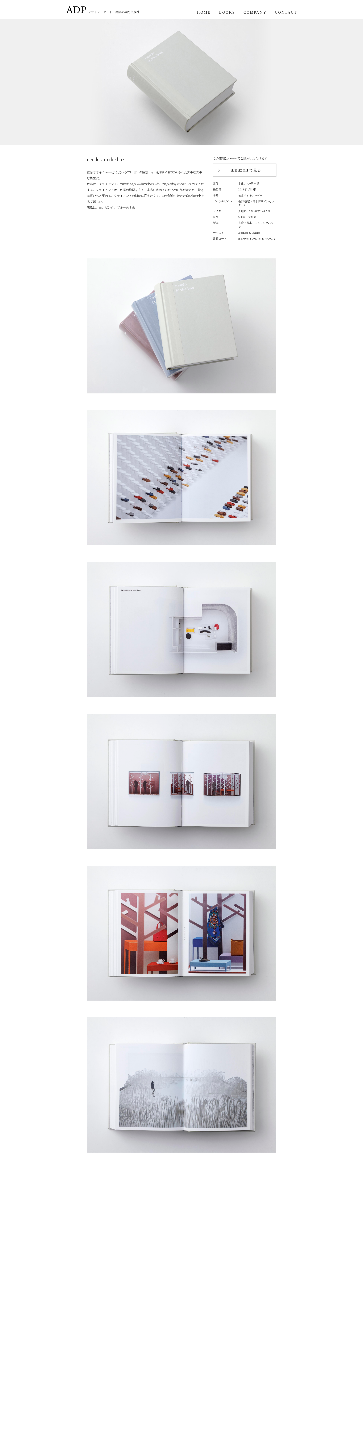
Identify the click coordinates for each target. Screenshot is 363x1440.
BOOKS (227, 12)
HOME (204, 12)
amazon (246, 170)
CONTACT (286, 12)
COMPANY (254, 12)
